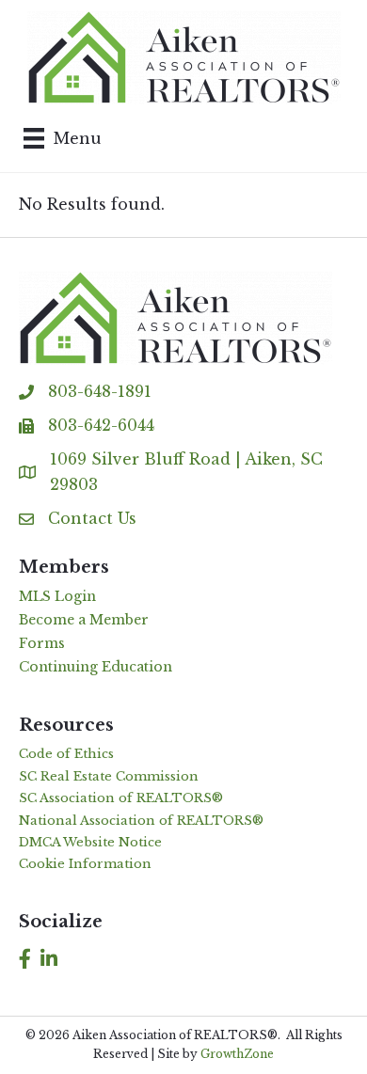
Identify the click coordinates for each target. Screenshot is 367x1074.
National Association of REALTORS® (141, 821)
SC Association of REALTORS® (121, 798)
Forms (42, 643)
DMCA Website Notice (90, 842)
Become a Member (84, 619)
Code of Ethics (66, 754)
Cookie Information (85, 864)
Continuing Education (95, 666)
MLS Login (57, 596)
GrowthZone (237, 1054)
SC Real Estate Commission (109, 776)
